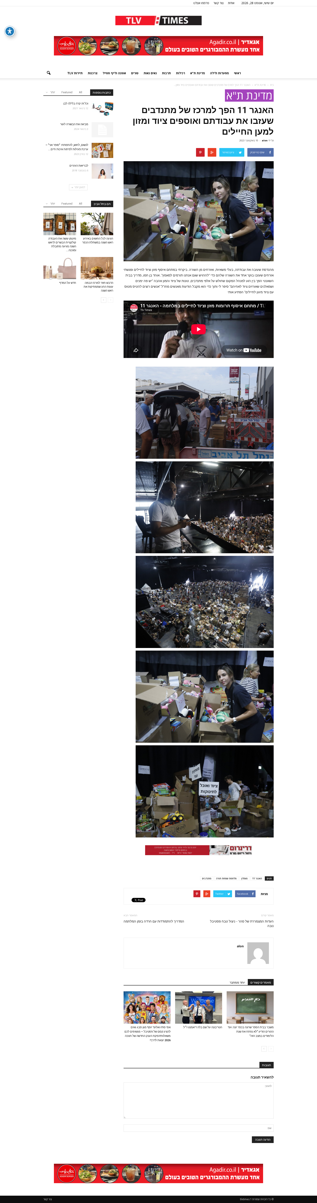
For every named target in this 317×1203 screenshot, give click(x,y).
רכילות (180, 73)
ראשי (237, 73)
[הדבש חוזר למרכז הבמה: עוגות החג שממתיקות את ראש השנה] (97, 268)
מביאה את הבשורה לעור (74, 124)
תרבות (166, 73)
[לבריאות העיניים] (102, 171)
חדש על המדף (67, 282)
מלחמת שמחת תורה (226, 878)
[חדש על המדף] (59, 268)
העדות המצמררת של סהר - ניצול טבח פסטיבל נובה (242, 923)
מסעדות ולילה (219, 73)
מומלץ (244, 878)
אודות (231, 3)
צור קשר (218, 3)
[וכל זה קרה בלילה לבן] (102, 109)
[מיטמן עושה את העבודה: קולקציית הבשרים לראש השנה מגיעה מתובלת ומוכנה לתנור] (59, 224)
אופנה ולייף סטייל (114, 73)
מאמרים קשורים (260, 982)
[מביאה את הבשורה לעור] (102, 129)
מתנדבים (206, 878)
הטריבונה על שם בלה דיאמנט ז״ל (202, 1027)
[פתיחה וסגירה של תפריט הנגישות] (10, 31)
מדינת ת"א (197, 73)
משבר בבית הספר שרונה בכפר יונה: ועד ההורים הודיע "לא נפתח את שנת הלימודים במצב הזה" (251, 1031)
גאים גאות (150, 73)
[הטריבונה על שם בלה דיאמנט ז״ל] (198, 1007)
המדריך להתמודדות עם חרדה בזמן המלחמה (154, 921)
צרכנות (92, 73)
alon (265, 140)
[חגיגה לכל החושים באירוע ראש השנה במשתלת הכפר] (97, 224)
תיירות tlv (75, 73)
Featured (66, 92)
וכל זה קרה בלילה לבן (75, 103)
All (80, 92)
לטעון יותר (79, 187)
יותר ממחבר (237, 982)
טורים (134, 73)
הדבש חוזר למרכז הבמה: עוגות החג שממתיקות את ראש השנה (98, 286)
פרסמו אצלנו (201, 3)
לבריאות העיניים (78, 165)
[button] (48, 73)
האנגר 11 (257, 878)
